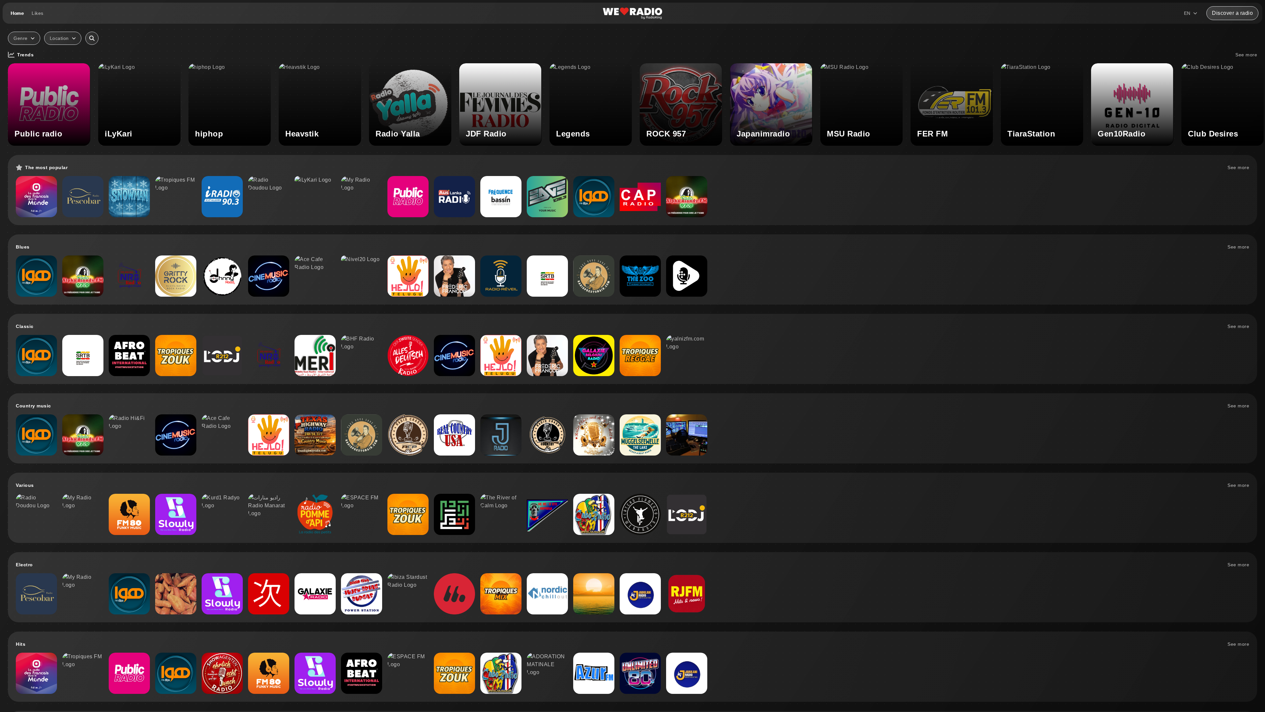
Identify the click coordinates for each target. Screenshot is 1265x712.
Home (17, 13)
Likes (37, 13)
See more (1246, 54)
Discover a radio (1232, 13)
